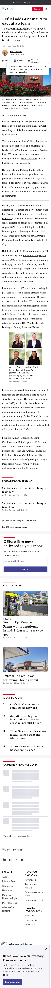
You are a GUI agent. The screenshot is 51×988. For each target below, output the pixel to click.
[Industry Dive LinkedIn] (4, 860)
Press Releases (9, 902)
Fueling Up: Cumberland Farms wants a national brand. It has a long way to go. (23, 628)
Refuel (25, 108)
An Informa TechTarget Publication (25, 3)
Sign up (37, 9)
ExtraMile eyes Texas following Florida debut (20, 678)
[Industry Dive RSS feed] (22, 860)
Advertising (30, 879)
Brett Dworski (16, 51)
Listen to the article (19, 115)
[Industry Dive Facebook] (10, 860)
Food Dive (30, 915)
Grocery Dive (31, 920)
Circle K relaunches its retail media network (24, 706)
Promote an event (34, 900)
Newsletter (7, 890)
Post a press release (22, 836)
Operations (20, 527)
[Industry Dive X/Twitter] (16, 860)
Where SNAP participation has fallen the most (26, 748)
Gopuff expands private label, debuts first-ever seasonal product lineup (25, 719)
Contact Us (7, 885)
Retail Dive (30, 924)
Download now (12, 982)
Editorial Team (9, 881)
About (5, 876)
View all (7, 836)
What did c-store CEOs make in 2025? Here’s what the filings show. (28, 735)
